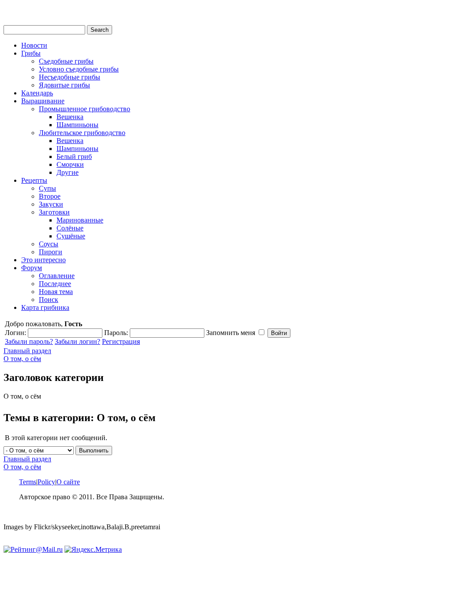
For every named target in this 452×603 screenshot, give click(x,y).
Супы (47, 188)
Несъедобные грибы (69, 77)
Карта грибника (45, 307)
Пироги (50, 252)
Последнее (55, 283)
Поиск (48, 299)
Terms (27, 482)
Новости (34, 45)
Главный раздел (27, 350)
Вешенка (69, 117)
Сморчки (70, 164)
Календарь (37, 93)
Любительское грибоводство (82, 132)
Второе (49, 196)
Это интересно (43, 260)
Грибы (31, 53)
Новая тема (56, 291)
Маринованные (79, 220)
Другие (67, 172)
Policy (46, 482)
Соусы (48, 244)
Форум (31, 267)
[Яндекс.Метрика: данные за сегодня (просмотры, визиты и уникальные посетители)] (93, 550)
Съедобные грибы (66, 61)
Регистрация (121, 341)
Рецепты (34, 180)
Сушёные (70, 236)
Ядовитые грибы (64, 85)
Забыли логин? (77, 341)
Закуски (51, 204)
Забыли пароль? (29, 341)
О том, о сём (22, 358)
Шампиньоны (77, 124)
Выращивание (42, 101)
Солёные (69, 228)
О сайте (68, 482)
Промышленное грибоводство (84, 109)
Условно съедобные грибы (79, 69)
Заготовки (54, 212)
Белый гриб (74, 156)
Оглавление (57, 275)
